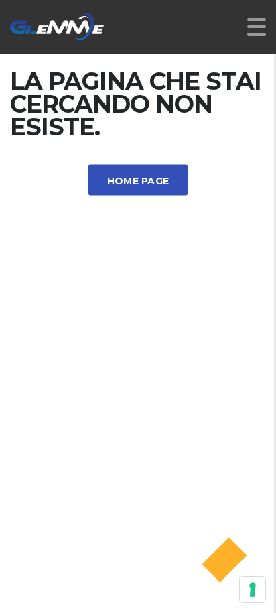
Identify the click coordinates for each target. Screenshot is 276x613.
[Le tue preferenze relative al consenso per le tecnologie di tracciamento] (252, 589)
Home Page (138, 181)
